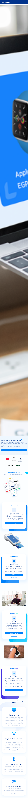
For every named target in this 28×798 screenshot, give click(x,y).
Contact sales (13, 453)
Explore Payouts (13, 633)
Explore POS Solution (13, 574)
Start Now (14, 450)
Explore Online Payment (13, 523)
